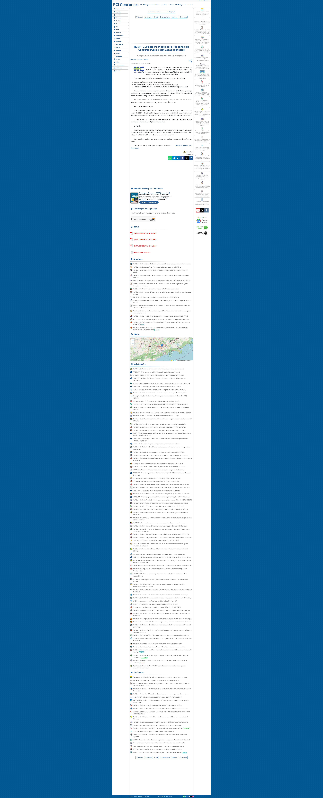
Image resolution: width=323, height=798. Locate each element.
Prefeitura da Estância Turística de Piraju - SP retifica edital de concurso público (159, 647)
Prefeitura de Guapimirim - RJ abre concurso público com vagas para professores (202, 59)
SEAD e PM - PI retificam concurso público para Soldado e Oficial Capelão (160, 752)
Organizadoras (120, 65)
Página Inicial (120, 9)
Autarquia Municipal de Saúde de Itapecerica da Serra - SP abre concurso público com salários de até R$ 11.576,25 (161, 307)
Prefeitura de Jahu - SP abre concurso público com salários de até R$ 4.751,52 (158, 506)
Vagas (118, 53)
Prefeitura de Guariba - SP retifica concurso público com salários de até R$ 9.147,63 (160, 595)
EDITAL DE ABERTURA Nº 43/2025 (145, 239)
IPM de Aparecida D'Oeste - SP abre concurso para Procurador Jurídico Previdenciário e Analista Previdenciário (162, 561)
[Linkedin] (187, 796)
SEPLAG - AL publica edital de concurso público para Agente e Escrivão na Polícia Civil (161, 740)
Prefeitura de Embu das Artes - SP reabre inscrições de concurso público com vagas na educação (161, 323)
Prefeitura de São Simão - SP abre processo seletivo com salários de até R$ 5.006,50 (160, 503)
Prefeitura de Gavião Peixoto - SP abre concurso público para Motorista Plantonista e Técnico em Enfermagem (161, 530)
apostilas (164, 5)
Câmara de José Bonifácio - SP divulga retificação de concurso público (156, 481)
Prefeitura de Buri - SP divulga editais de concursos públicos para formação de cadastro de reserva (162, 459)
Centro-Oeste (119, 35)
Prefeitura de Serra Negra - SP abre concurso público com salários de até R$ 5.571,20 (161, 534)
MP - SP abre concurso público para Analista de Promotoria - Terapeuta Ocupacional (161, 319)
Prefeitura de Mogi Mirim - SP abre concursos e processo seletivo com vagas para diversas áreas (160, 570)
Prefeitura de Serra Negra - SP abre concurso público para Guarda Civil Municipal (160, 526)
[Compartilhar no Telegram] (174, 158)
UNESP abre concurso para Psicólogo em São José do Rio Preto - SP (155, 601)
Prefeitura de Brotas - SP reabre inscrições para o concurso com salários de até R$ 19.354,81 (160, 662)
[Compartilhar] (191, 158)
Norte (117, 29)
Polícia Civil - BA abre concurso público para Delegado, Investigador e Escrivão (159, 743)
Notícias (118, 15)
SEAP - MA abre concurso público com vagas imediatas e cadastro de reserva (158, 746)
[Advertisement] (147, 31)
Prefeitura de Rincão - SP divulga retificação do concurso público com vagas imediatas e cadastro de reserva (162, 631)
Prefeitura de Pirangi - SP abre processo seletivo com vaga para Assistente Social (159, 424)
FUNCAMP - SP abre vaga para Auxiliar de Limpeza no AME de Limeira (156, 491)
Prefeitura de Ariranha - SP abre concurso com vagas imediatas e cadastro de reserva (161, 484)
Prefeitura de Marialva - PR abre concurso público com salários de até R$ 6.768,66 (160, 708)
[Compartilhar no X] (186, 158)
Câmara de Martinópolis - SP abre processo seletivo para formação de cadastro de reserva (160, 580)
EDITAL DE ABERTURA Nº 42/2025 (145, 233)
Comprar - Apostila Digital (149, 202)
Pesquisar (171, 12)
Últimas (118, 38)
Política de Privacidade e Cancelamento (139, 796)
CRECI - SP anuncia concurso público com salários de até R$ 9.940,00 (155, 604)
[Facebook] (189, 796)
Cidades (118, 50)
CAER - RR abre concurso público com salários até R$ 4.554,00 (153, 731)
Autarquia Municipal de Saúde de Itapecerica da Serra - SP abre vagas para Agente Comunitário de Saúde (160, 285)
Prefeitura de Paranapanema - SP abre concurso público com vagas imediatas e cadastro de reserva (162, 591)
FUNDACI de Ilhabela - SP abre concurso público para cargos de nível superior (159, 470)
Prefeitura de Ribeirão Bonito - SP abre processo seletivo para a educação (157, 644)
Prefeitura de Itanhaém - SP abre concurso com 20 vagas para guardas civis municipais (162, 264)
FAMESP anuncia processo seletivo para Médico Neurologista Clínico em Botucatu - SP (161, 383)
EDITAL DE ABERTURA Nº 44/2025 (145, 246)
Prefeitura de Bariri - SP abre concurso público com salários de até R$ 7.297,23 (159, 452)
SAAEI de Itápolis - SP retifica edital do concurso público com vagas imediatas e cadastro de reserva (162, 639)
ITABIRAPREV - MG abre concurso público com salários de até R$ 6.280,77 (157, 697)
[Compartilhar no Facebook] (182, 158)
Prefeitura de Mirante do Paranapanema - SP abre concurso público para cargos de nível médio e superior (162, 519)
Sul (117, 26)
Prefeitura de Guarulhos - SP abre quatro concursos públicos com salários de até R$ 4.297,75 (161, 276)
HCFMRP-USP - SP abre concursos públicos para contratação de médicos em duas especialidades (160, 575)
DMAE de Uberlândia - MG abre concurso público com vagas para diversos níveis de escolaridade (161, 701)
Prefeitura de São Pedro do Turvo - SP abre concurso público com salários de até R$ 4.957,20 (160, 550)
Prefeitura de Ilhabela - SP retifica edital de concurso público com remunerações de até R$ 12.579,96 (162, 626)
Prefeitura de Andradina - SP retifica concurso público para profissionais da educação (161, 487)
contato (190, 5)
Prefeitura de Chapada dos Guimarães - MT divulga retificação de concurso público (161, 722)
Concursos (119, 18)
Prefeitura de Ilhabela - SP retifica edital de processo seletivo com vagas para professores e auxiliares (162, 448)
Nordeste (118, 32)
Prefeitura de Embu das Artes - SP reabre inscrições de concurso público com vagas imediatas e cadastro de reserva (160, 329)
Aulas (117, 62)
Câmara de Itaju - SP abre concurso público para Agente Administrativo (156, 401)
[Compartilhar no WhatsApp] (170, 158)
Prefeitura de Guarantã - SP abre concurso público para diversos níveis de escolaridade (162, 622)
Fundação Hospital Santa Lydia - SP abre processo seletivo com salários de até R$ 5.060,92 (160, 397)
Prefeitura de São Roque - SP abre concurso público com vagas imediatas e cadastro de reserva (162, 293)
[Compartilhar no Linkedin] (178, 158)
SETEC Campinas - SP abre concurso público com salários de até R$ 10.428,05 (158, 375)
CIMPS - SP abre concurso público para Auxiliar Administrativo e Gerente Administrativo (162, 565)
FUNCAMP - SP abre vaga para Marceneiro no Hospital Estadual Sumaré (157, 387)
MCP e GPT (119, 41)
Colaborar (119, 68)
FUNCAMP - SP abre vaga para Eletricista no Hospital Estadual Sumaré (156, 372)
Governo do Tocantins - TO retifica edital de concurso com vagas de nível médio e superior (160, 736)
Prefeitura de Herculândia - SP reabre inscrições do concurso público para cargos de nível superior (162, 651)
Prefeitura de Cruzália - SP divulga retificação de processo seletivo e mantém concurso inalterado (161, 614)
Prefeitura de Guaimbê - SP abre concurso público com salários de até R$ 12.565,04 (160, 455)
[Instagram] (193, 796)
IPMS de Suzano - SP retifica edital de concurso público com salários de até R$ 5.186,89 (162, 281)
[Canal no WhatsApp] (184, 796)
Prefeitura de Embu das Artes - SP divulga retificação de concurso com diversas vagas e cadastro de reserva (162, 312)
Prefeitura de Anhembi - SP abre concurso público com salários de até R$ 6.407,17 (160, 430)
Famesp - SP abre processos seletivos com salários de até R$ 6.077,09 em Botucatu (160, 404)
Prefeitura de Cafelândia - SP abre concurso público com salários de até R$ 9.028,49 (161, 509)
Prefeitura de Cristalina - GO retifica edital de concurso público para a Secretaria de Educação (160, 718)
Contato (118, 71)
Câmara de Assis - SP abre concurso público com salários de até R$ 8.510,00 (158, 464)
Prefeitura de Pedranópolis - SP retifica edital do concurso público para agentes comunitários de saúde (159, 667)
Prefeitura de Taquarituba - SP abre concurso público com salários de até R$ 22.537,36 (162, 413)
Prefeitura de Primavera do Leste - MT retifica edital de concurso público (157, 725)
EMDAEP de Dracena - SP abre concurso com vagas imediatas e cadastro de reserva (160, 523)
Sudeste (118, 23)
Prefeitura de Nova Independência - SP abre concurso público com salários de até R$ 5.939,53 (161, 408)
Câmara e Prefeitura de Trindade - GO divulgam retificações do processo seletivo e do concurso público (161, 713)
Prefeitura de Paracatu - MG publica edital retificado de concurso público (157, 705)
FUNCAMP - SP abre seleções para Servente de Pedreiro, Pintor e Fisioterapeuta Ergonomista (159, 379)
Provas (118, 59)
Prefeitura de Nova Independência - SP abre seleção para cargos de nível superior (160, 393)
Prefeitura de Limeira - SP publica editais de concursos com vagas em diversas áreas (161, 635)
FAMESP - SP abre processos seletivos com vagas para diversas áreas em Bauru (159, 390)
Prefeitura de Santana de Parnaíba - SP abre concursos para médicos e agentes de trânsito (160, 271)
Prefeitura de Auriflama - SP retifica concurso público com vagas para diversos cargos (161, 610)
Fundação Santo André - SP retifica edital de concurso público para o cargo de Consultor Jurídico (162, 301)
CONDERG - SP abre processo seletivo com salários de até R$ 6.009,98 (156, 540)
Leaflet (174, 360)
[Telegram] (185, 796)
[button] (132, 340)
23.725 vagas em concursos (149, 5)
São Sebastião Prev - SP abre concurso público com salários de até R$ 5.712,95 (159, 554)
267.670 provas (180, 5)
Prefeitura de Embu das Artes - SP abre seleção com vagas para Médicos (157, 267)
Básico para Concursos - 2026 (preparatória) (154, 193)
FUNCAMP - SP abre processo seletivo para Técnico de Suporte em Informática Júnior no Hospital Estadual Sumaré (162, 434)
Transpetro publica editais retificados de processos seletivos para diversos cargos (160, 677)
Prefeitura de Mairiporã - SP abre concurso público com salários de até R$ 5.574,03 (160, 316)
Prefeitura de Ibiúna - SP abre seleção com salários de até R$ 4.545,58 (156, 416)
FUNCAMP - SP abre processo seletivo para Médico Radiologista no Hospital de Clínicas (162, 557)
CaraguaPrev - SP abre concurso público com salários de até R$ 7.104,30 (157, 607)
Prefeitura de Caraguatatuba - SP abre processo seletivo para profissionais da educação (162, 619)
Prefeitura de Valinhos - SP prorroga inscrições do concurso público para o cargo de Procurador (161, 656)
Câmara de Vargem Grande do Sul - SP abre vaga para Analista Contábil (157, 478)
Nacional (118, 20)
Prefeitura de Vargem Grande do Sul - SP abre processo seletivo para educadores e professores (160, 513)
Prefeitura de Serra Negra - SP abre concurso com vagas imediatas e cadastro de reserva (162, 537)
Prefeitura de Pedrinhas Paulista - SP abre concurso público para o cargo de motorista (161, 494)
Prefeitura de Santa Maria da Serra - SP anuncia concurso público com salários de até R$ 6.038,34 (162, 420)
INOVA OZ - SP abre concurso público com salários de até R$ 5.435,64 (156, 297)
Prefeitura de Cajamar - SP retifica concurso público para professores (156, 289)
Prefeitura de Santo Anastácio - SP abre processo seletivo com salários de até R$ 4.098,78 (162, 500)
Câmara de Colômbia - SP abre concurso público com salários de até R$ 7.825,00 (159, 467)
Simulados (119, 56)
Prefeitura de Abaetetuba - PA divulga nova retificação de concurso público (161, 728)
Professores (119, 44)
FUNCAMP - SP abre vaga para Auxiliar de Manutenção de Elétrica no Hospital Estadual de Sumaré (162, 474)
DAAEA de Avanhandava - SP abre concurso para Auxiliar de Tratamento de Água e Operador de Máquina (160, 545)
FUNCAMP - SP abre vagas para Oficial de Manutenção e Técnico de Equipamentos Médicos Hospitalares (160, 440)
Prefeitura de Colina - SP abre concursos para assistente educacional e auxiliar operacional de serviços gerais (159, 585)
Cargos (118, 47)
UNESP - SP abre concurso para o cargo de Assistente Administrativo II (156, 444)
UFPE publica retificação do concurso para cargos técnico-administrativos (157, 749)
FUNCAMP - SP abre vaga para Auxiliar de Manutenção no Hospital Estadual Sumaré (161, 497)
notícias (171, 5)
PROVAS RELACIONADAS (142, 252)
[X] (191, 796)
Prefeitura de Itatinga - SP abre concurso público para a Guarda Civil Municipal (159, 427)
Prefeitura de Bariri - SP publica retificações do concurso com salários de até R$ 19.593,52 (162, 598)
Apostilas (118, 12)
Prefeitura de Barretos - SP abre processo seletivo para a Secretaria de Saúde (158, 369)
